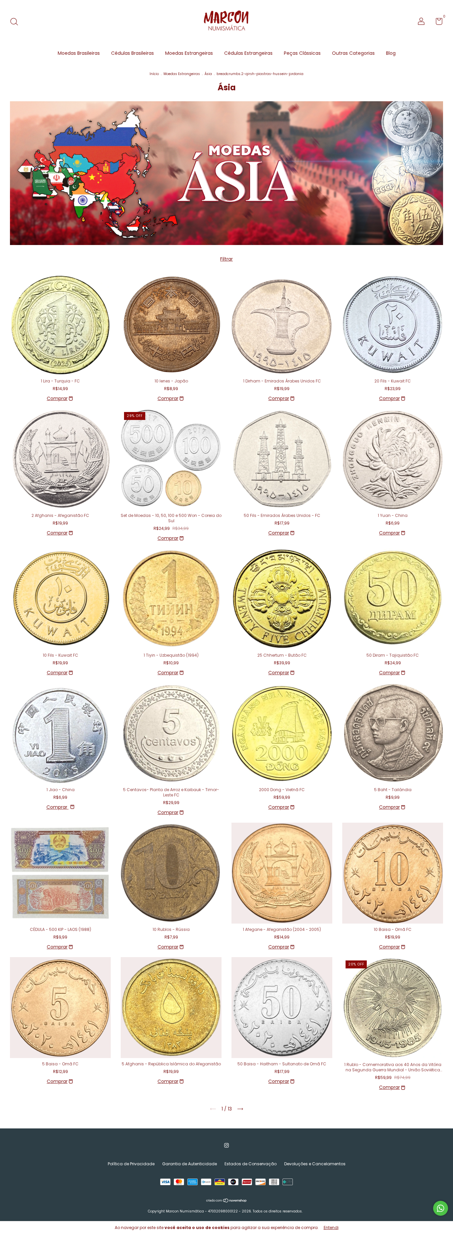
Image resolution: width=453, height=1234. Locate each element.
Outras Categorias (353, 53)
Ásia (208, 73)
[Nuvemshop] (226, 1201)
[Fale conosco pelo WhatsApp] (440, 1208)
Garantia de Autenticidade (189, 1164)
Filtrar (226, 259)
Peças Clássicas (302, 53)
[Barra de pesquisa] (16, 22)
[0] (436, 23)
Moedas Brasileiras (79, 53)
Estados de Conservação (251, 1164)
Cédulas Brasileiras (132, 53)
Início (154, 73)
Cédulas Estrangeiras (248, 53)
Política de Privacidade (131, 1164)
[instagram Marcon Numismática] (226, 1145)
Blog (391, 53)
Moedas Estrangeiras (189, 53)
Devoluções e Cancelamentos (315, 1164)
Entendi (331, 1227)
